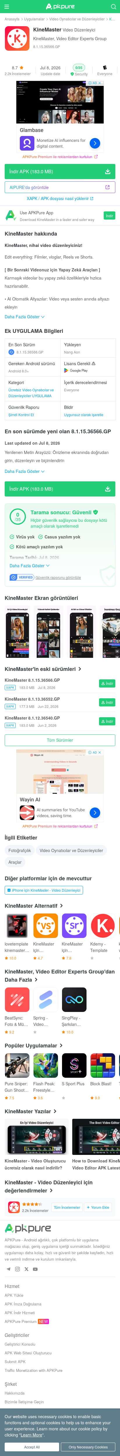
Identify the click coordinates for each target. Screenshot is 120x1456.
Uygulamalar (34, 18)
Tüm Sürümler (60, 740)
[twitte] (26, 1269)
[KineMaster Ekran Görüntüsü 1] (48, 631)
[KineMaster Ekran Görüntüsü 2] (81, 631)
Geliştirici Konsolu (20, 1344)
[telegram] (8, 1269)
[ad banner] (60, 116)
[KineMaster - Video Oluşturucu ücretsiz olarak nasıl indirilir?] (37, 1137)
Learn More (31, 1435)
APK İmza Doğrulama (23, 1304)
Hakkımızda (14, 1393)
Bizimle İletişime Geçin (24, 1401)
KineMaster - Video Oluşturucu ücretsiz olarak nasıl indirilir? (35, 1164)
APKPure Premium (21, 1321)
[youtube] (35, 1269)
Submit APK (15, 1361)
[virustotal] (95, 512)
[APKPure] (60, 6)
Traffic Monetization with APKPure (33, 1370)
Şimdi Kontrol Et (21, 414)
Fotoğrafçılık (19, 850)
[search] (113, 6)
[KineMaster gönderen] (17, 631)
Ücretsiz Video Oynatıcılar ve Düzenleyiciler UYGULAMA (31, 392)
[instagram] (17, 1269)
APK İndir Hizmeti (20, 1312)
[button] (79, 70)
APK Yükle (14, 1295)
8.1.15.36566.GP (30, 351)
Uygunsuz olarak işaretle (83, 414)
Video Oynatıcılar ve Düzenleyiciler (77, 18)
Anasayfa (12, 18)
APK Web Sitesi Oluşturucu (28, 1353)
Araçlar (15, 862)
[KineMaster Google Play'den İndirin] (76, 370)
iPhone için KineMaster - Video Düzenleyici (46, 890)
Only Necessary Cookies (88, 1446)
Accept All (32, 1446)
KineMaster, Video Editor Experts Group (70, 38)
